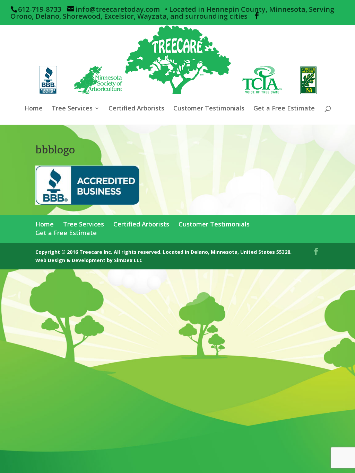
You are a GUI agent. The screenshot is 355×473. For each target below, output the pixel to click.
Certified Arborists (136, 109)
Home (33, 109)
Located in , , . (227, 252)
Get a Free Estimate (284, 109)
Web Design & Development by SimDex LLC (88, 260)
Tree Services (72, 109)
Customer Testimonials (208, 109)
